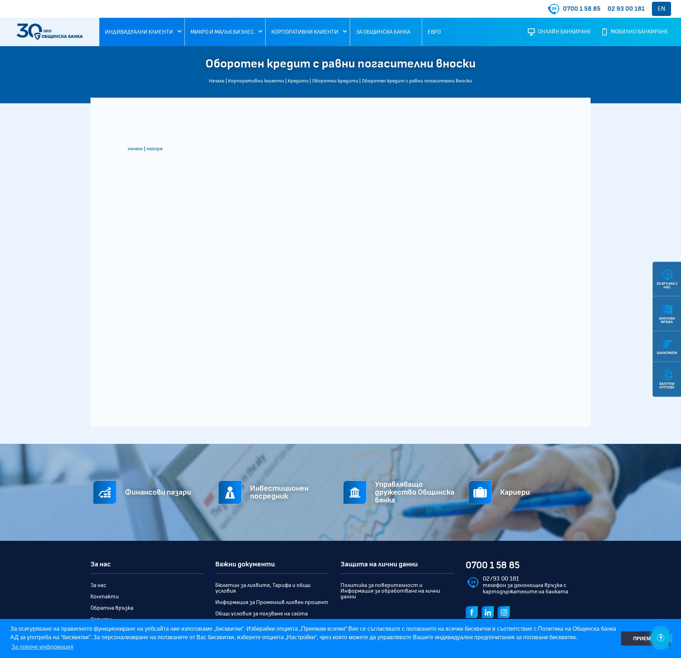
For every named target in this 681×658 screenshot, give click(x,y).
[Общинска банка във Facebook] (473, 611)
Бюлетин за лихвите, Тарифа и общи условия (263, 588)
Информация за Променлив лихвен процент (271, 602)
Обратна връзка (111, 608)
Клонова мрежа (667, 319)
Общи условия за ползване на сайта (261, 613)
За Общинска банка (383, 32)
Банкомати (667, 353)
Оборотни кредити (335, 80)
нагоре (154, 148)
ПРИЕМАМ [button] (646, 638)
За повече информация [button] (42, 647)
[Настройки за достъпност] (660, 637)
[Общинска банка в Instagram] (505, 611)
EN (661, 9)
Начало (217, 80)
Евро (434, 32)
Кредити (298, 80)
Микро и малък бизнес (222, 32)
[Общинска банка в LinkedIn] (489, 611)
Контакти (104, 596)
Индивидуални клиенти (139, 32)
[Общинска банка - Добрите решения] (50, 38)
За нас (98, 585)
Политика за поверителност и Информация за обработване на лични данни (390, 590)
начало (135, 148)
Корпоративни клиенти (304, 32)
